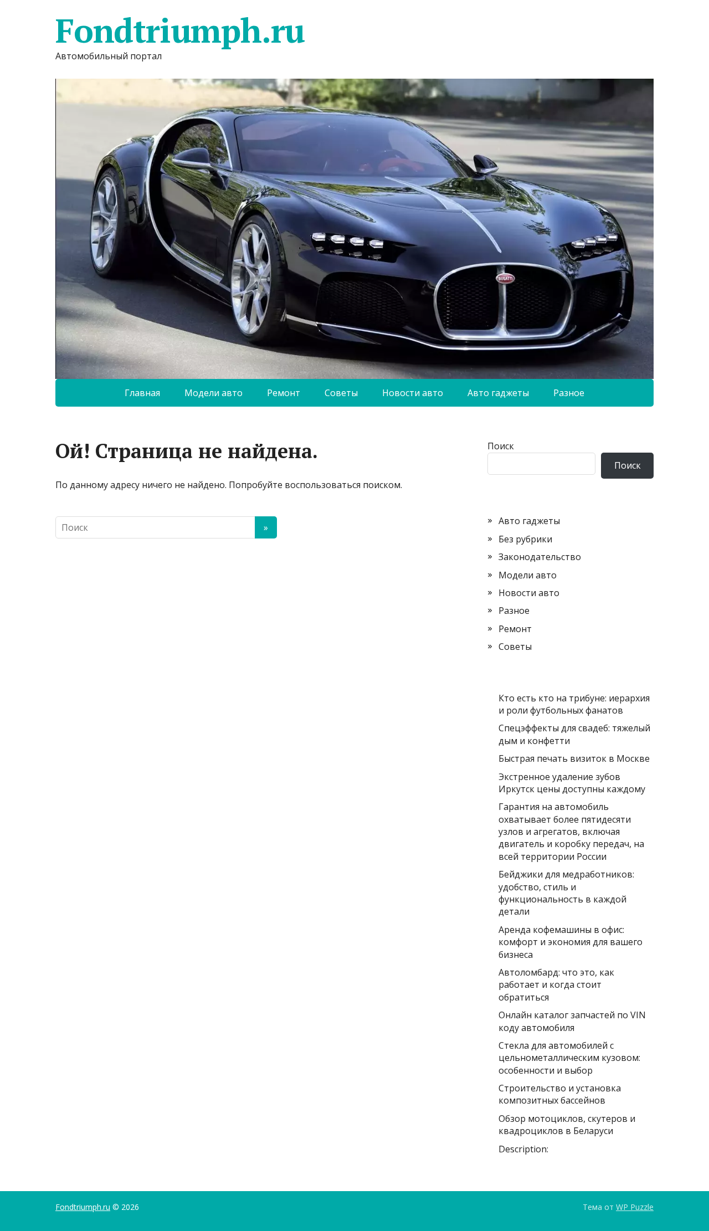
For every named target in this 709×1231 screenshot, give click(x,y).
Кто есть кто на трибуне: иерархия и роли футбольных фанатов (574, 704)
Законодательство (540, 557)
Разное (568, 393)
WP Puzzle (635, 1207)
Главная (142, 393)
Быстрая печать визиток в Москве (574, 758)
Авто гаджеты (498, 393)
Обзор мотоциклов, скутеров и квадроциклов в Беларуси (567, 1124)
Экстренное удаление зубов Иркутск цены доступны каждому (572, 783)
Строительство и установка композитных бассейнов (560, 1094)
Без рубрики (525, 539)
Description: (523, 1149)
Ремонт (283, 393)
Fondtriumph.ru (180, 30)
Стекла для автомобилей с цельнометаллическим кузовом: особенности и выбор (569, 1057)
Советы (341, 393)
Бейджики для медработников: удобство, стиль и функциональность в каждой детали (566, 892)
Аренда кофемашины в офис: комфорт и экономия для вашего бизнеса (571, 942)
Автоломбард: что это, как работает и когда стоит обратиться (556, 984)
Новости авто (412, 393)
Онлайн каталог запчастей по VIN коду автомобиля (572, 1021)
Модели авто (213, 393)
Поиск (500, 446)
